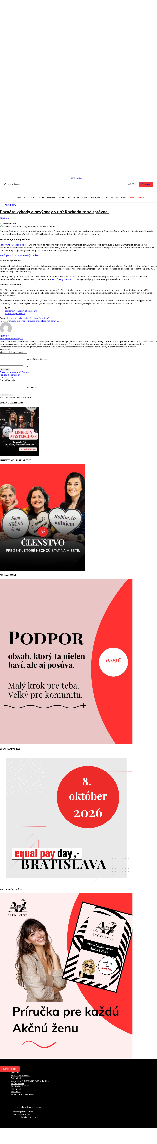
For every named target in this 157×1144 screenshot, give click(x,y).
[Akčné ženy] (78, 184)
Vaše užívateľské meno (37, 359)
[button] (11, 184)
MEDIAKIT (15, 1091)
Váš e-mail (32, 387)
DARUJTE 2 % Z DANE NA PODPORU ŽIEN (30, 1081)
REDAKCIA (4, 218)
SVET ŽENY (16, 1089)
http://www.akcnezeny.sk (11, 338)
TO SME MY (16, 1078)
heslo (25, 366)
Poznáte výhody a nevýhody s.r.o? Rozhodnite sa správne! (54, 211)
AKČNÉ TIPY (10, 205)
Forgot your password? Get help (15, 372)
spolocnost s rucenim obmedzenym (21, 311)
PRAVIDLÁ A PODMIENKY (22, 1094)
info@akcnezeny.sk (21, 1114)
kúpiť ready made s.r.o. (63, 279)
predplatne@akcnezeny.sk (29, 1107)
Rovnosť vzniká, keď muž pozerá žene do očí (28, 318)
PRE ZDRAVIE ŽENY (20, 1086)
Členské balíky (10, 1069)
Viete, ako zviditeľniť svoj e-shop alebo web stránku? (35, 321)
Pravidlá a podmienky (10, 375)
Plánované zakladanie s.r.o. (13, 244)
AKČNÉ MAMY (17, 1083)
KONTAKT (15, 1072)
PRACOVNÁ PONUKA (20, 1075)
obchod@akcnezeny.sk (23, 1111)
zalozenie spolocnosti (15, 313)
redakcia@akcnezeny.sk (28, 1117)
